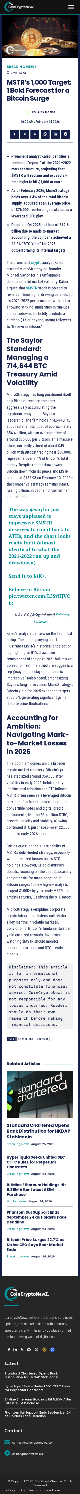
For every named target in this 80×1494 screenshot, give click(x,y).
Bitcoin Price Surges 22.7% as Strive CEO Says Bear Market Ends (35, 1244)
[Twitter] (24, 134)
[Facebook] (14, 134)
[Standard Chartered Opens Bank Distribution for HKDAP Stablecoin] (40, 1094)
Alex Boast (46, 112)
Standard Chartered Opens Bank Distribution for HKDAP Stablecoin (38, 1131)
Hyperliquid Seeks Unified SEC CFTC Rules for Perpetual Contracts (36, 1162)
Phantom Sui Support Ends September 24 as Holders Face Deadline (36, 1217)
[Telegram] (65, 134)
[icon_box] (29, 1442)
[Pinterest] (34, 134)
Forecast (42, 1039)
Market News (16, 1201)
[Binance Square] (44, 1349)
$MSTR (31, 288)
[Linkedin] (55, 134)
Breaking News (22, 66)
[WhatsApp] (45, 134)
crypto (36, 262)
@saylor (40, 509)
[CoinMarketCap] (52, 1349)
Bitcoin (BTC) (26, 1039)
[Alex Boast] (28, 112)
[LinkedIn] (15, 1350)
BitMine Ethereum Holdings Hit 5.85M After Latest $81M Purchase (36, 1189)
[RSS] (22, 1350)
